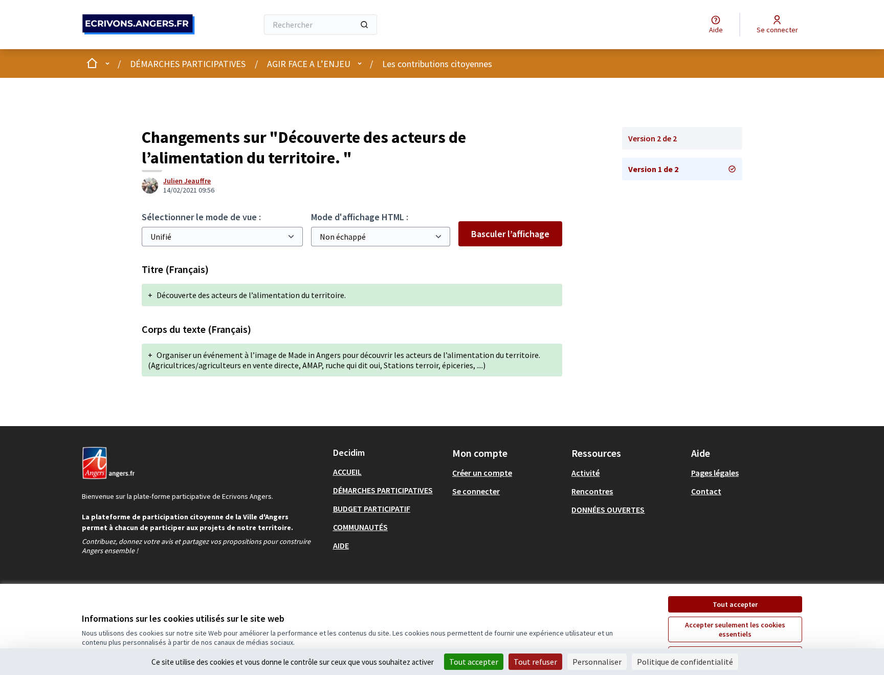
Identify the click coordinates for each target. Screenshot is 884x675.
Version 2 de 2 (652, 138)
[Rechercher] (364, 24)
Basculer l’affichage (510, 234)
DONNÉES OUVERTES (608, 509)
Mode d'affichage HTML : (359, 217)
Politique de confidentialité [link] (685, 662)
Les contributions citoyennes (437, 64)
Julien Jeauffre (187, 180)
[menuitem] (388, 472)
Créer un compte (482, 473)
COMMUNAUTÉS (360, 527)
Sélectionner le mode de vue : (201, 217)
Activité (585, 473)
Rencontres (592, 491)
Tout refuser (535, 662)
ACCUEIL (347, 472)
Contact (706, 491)
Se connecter (476, 491)
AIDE (341, 545)
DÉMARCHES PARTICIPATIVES (188, 64)
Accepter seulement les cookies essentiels (735, 629)
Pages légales (715, 473)
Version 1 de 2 (653, 169)
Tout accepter (735, 604)
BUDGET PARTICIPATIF (371, 508)
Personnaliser (597, 662)
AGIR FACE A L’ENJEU (308, 64)
